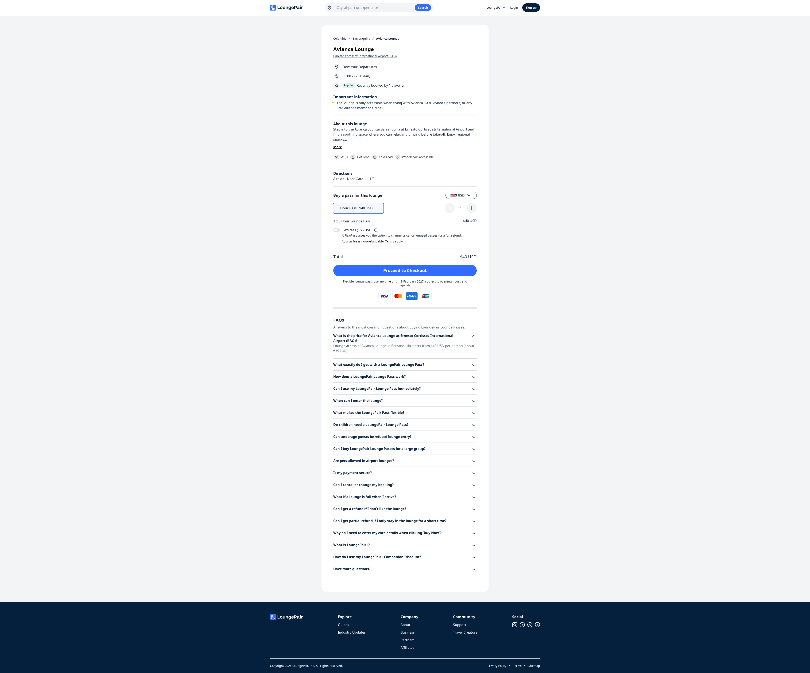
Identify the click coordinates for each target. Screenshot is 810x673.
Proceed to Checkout (405, 270)
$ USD (457, 195)
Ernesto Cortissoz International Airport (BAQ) (365, 56)
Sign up (531, 7)
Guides (343, 624)
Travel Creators (465, 632)
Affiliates (407, 647)
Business (408, 632)
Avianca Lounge (387, 38)
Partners (407, 640)
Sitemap (534, 666)
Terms (517, 666)
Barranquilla (361, 38)
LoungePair (496, 7)
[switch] (336, 230)
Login (514, 7)
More (337, 147)
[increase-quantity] (472, 208)
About (405, 624)
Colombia (340, 38)
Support (459, 624)
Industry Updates (352, 632)
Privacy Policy (496, 666)
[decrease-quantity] (450, 208)
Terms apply (394, 241)
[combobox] (376, 7)
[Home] (295, 7)
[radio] (358, 208)
